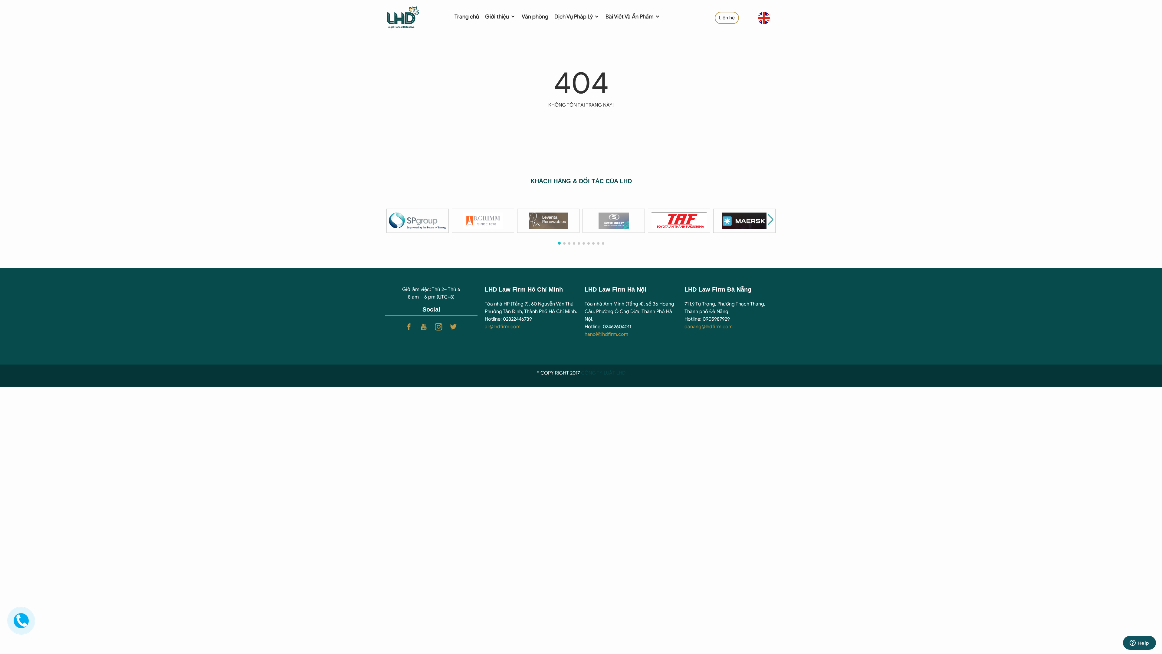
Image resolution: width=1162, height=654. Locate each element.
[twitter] (453, 327)
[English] (764, 18)
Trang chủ (467, 16)
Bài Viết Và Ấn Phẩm (630, 16)
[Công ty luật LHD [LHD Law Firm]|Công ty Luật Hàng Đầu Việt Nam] (412, 17)
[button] (770, 219)
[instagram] (438, 327)
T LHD (618, 373)
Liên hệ (727, 18)
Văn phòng (535, 16)
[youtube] (424, 327)
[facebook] (409, 327)
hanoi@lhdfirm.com (606, 334)
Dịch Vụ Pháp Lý (574, 16)
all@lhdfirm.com (502, 327)
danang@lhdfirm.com (708, 327)
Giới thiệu (497, 16)
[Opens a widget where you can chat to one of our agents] (1139, 643)
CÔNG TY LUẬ (596, 373)
